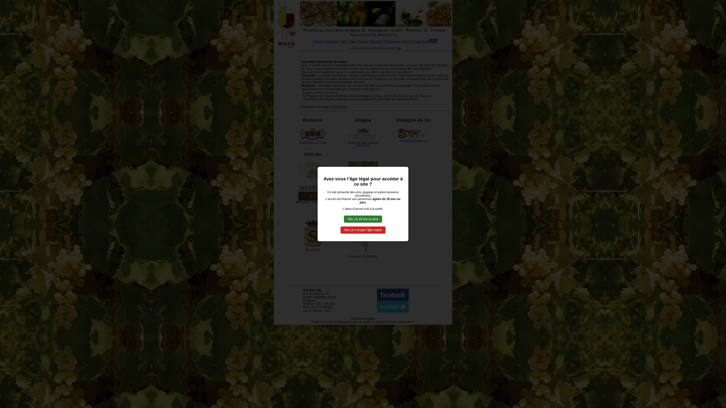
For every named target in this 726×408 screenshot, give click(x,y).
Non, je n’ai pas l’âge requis (363, 230)
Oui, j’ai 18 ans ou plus (363, 219)
